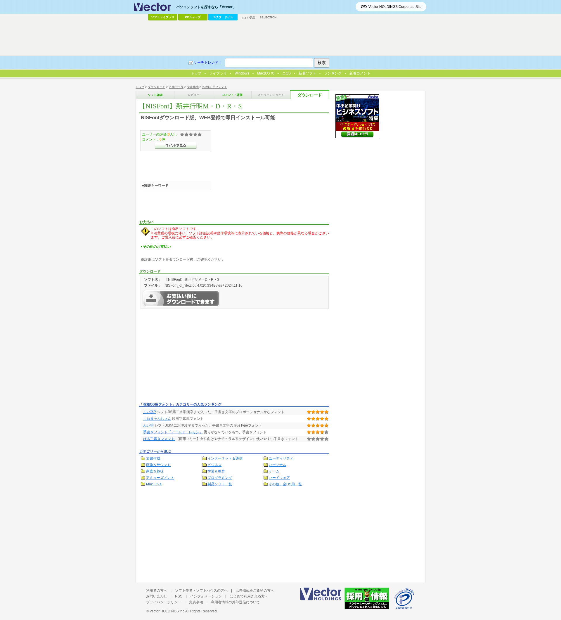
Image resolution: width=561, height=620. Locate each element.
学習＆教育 (216, 471)
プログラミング (219, 478)
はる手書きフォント (159, 439)
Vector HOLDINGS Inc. (167, 611)
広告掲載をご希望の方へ (255, 590)
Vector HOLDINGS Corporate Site (395, 7)
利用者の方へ (156, 590)
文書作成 (193, 87)
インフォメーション (206, 596)
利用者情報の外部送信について (235, 602)
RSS (178, 596)
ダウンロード (156, 87)
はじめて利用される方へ (249, 596)
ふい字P (149, 412)
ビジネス (214, 465)
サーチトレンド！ (208, 62)
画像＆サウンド (158, 465)
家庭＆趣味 (155, 471)
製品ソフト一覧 (219, 484)
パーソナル (277, 465)
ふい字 (148, 425)
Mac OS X (154, 484)
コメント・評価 (232, 94)
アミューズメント (160, 478)
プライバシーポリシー (163, 602)
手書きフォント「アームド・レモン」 (173, 432)
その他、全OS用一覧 (285, 484)
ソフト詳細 (155, 94)
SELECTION (267, 17)
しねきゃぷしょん (157, 419)
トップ (140, 87)
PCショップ (193, 17)
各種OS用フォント (214, 87)
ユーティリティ (281, 458)
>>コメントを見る (176, 145)
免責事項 (196, 602)
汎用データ (176, 87)
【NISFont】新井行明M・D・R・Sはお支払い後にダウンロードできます (181, 298)
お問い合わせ (156, 596)
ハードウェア (279, 478)
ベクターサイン (223, 17)
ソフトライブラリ (162, 17)
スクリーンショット (271, 94)
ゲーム (274, 471)
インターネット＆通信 (225, 458)
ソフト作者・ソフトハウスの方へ (201, 590)
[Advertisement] (188, 356)
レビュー (194, 94)
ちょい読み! (249, 17)
